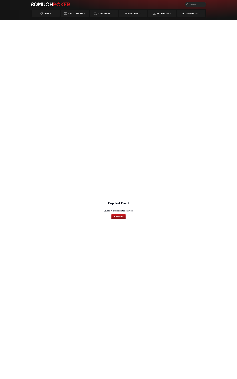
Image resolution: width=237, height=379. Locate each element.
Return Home (118, 217)
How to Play (133, 13)
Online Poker (163, 13)
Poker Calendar (75, 13)
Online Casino (192, 13)
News (46, 13)
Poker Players (104, 13)
